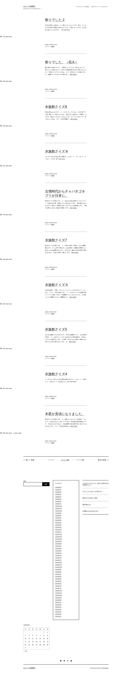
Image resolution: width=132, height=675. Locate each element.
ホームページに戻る (83, 6)
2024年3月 (58, 555)
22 (44, 641)
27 (36, 644)
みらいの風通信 (29, 6)
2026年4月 (58, 496)
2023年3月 (58, 583)
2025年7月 (58, 518)
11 (29, 638)
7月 (26, 651)
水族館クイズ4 (56, 374)
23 (47, 641)
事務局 (52, 46)
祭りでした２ (55, 20)
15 (44, 638)
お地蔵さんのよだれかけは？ (90, 511)
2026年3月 (58, 499)
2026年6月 (58, 492)
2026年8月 (58, 487)
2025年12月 (58, 506)
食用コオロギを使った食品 (89, 498)
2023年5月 (58, 579)
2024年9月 (58, 541)
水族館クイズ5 (56, 329)
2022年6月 (58, 604)
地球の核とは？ (86, 504)
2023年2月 (58, 586)
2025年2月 (58, 529)
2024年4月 (58, 553)
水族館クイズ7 (56, 240)
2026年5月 (58, 494)
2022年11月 (58, 593)
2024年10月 (58, 539)
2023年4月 (58, 581)
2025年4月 (58, 525)
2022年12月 (58, 590)
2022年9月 (58, 597)
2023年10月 (58, 567)
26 (33, 644)
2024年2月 (58, 557)
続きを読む (73, 74)
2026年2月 (58, 501)
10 (25, 638)
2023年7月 (58, 574)
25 (29, 644)
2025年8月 (58, 515)
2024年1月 (58, 560)
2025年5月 (58, 522)
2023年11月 (58, 565)
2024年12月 (58, 534)
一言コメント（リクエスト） (100, 6)
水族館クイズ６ (56, 285)
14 (40, 638)
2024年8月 (58, 543)
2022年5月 (58, 607)
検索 (24, 481)
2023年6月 (58, 576)
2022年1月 (58, 616)
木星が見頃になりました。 (65, 414)
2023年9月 (58, 569)
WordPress (105, 668)
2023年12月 (58, 562)
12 (32, 638)
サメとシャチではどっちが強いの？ (92, 491)
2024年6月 (58, 548)
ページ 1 (51, 460)
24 (25, 644)
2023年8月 (58, 572)
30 (47, 644)
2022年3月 (58, 612)
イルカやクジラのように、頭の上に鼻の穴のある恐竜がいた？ (95, 484)
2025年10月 (58, 511)
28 (40, 644)
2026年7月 (58, 489)
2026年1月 (58, 503)
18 (29, 641)
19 (32, 641)
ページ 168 (80, 460)
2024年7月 (58, 546)
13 (36, 638)
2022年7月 (58, 602)
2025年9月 (58, 513)
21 (40, 641)
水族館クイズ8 (56, 107)
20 (36, 641)
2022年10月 (58, 595)
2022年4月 (58, 609)
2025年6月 (58, 520)
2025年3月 (58, 527)
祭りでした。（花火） (61, 62)
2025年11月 (58, 508)
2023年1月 (58, 588)
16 (47, 638)
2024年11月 (58, 536)
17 (25, 641)
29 (44, 644)
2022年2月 (58, 614)
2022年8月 (58, 600)
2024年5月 (58, 550)
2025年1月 (58, 532)
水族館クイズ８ (56, 151)
